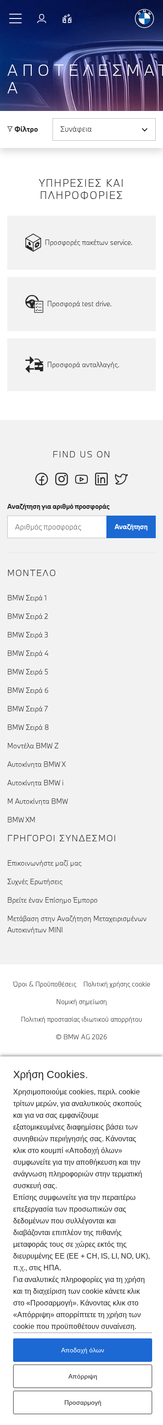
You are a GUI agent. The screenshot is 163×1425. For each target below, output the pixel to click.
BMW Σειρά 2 (27, 616)
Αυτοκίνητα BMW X (36, 764)
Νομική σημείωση (81, 1001)
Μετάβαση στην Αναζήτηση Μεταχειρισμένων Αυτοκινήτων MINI (77, 924)
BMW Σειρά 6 (27, 690)
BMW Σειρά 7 (27, 708)
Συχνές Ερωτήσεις (34, 881)
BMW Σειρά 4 (27, 653)
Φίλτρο (25, 129)
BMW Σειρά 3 (27, 634)
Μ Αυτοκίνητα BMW (37, 801)
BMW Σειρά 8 (28, 727)
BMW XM (21, 819)
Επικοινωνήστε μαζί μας (44, 862)
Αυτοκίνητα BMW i (35, 782)
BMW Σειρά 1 (27, 597)
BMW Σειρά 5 (27, 671)
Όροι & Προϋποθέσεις (44, 984)
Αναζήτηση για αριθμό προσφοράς (58, 506)
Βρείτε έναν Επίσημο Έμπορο (52, 899)
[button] (16, 18)
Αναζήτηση (131, 526)
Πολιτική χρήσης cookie (116, 984)
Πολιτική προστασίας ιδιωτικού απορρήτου (81, 1019)
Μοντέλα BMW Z (33, 745)
